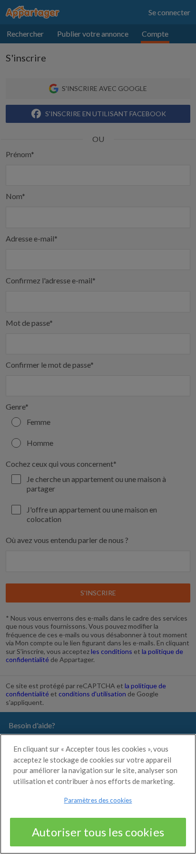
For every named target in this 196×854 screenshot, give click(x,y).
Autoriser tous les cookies (98, 832)
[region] (98, 794)
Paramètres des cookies (98, 800)
